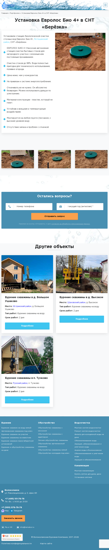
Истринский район (22, 306)
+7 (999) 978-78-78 (11, 507)
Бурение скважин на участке (14, 434)
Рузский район (20, 383)
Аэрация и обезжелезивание (88, 460)
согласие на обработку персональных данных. (70, 224)
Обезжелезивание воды (86, 440)
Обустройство (46, 423)
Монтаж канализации (84, 471)
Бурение (6, 423)
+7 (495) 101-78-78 (14, 499)
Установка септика (83, 477)
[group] (17, 159)
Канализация (82, 466)
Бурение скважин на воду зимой (16, 428)
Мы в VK (8, 527)
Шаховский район (76, 302)
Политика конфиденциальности (16, 543)
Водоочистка (82, 423)
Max (7, 511)
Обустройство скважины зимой (52, 450)
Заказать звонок (13, 518)
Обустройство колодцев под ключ (53, 453)
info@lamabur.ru (27, 527)
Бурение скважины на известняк (16, 437)
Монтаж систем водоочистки (88, 428)
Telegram (18, 511)
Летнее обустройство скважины (53, 440)
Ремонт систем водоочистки (87, 431)
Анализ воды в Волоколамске (88, 450)
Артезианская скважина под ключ (16, 431)
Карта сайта (46, 543)
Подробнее (27, 326)
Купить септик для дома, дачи (88, 474)
